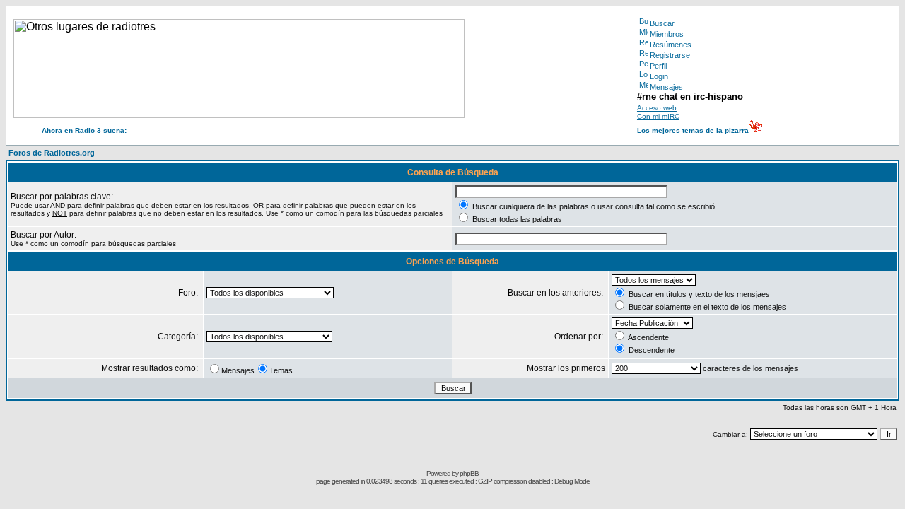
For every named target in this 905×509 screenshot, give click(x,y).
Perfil (658, 66)
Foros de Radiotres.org (51, 152)
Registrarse (670, 55)
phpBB (469, 473)
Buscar (662, 23)
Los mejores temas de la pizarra (693, 130)
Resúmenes (670, 44)
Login (659, 76)
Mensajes (666, 87)
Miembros (667, 34)
